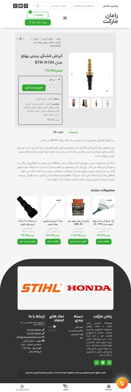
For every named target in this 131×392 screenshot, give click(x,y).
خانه (58, 39)
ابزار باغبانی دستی (103, 228)
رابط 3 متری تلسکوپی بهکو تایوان (53, 222)
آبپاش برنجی (38, 104)
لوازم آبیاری (47, 39)
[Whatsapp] (15, 6)
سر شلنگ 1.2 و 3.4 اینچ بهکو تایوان (27, 222)
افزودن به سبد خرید (33, 87)
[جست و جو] (37, 6)
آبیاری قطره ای (78, 231)
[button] (65, 18)
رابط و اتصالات (27, 231)
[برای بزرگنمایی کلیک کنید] (107, 91)
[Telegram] (20, 6)
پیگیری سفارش (110, 6)
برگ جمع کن (103, 231)
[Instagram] (26, 6)
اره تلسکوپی (53, 228)
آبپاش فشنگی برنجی (50, 111)
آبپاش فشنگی (30, 107)
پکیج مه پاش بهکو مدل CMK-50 (78, 222)
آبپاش (35, 39)
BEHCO (51, 120)
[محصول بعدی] (17, 39)
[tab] (73, 132)
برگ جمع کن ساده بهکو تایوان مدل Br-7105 (103, 222)
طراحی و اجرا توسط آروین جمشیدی (39, 372)
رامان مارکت (110, 18)
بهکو (46, 115)
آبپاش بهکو (43, 107)
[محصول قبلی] (23, 39)
